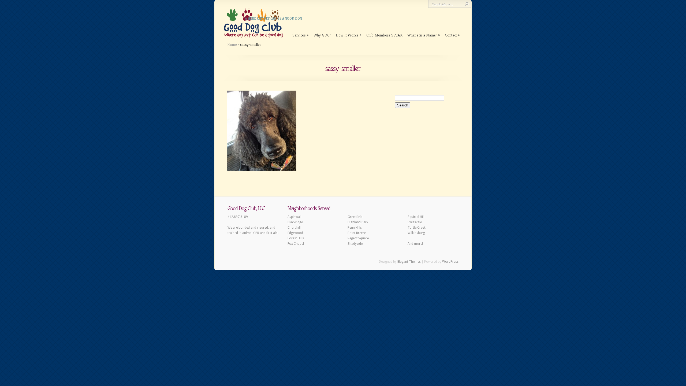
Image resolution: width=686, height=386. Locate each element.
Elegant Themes (409, 261)
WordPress (450, 261)
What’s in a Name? (422, 35)
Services (299, 35)
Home (232, 44)
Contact (451, 35)
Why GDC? (322, 35)
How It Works (347, 35)
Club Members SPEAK (384, 35)
